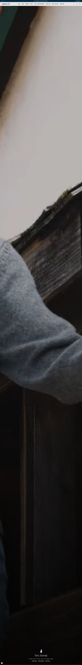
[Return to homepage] (6, 4)
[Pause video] (2, 663)
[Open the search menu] (74, 4)
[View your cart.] (79, 4)
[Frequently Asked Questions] (41, 1)
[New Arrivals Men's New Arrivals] (41, 335)
